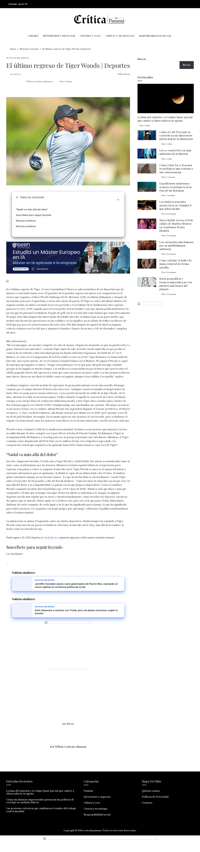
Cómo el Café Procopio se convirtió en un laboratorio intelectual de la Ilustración (176, 135)
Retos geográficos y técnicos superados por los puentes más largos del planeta (175, 284)
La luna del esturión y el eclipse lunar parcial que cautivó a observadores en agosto (165, 119)
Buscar (142, 59)
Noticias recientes (17, 58)
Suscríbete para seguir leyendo (33, 215)
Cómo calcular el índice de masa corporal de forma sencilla (175, 264)
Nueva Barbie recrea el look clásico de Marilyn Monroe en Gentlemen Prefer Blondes (176, 225)
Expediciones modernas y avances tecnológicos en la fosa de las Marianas (175, 187)
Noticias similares (26, 220)
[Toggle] (118, 200)
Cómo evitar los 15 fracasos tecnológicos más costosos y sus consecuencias (176, 169)
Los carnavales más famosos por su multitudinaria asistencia (176, 245)
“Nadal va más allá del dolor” (32, 209)
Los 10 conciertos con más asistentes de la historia (175, 152)
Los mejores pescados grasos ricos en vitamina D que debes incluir (175, 205)
